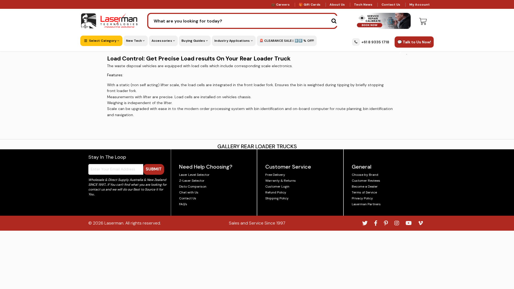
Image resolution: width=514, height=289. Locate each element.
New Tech (134, 41)
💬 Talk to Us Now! (414, 42)
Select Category (102, 41)
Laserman (113, 223)
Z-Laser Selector (192, 180)
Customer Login (277, 186)
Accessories (162, 41)
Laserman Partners (366, 204)
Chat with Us (188, 192)
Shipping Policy (277, 198)
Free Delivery (275, 175)
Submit (154, 169)
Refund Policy (275, 192)
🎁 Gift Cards (309, 4)
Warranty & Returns (280, 180)
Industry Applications (232, 41)
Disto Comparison (192, 186)
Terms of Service (364, 192)
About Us (337, 4)
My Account (419, 4)
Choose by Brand (365, 175)
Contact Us (390, 4)
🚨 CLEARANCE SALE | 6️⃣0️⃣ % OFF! (286, 41)
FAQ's (183, 204)
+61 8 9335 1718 (375, 42)
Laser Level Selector (194, 175)
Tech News (363, 4)
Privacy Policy (362, 198)
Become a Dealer (365, 186)
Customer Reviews (366, 180)
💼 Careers (280, 4)
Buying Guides (194, 41)
